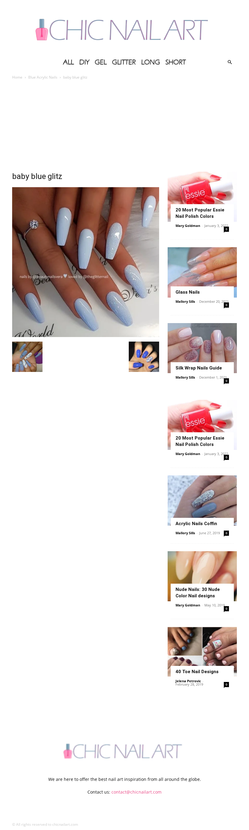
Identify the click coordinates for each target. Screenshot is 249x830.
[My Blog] (124, 27)
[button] (229, 62)
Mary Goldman (188, 225)
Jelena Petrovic (188, 681)
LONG (150, 62)
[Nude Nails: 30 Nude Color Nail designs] (202, 576)
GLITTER (124, 62)
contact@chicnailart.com (136, 792)
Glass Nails (188, 292)
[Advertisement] (124, 126)
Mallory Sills (185, 301)
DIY (84, 62)
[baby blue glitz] (85, 335)
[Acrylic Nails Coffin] (202, 500)
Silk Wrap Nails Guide (199, 368)
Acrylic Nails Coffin (196, 523)
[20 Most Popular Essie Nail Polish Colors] (202, 197)
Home (17, 77)
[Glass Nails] (202, 272)
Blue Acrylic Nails (42, 77)
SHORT (175, 62)
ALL (68, 62)
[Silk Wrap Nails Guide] (202, 348)
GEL (101, 62)
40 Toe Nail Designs (197, 671)
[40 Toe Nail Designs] (202, 652)
